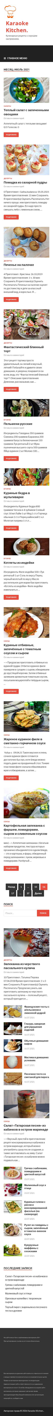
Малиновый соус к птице (18, 1293)
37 (28, 893)
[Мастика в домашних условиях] (13, 1067)
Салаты (7, 106)
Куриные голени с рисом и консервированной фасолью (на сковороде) (35, 1207)
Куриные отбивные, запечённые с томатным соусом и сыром (22, 649)
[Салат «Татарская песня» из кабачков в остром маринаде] (26, 1118)
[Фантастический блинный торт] (26, 325)
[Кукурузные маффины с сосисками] (13, 1255)
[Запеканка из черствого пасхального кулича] (26, 957)
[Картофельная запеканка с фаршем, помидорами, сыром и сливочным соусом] (26, 804)
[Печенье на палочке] (26, 243)
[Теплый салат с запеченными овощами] (26, 91)
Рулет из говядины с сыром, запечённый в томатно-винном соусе (36, 1229)
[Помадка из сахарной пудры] (26, 161)
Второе (7, 420)
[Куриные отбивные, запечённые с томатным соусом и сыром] (26, 623)
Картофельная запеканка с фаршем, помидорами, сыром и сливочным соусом (25, 829)
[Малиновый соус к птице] (13, 1195)
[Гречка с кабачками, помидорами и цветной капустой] (13, 1178)
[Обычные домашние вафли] (13, 1051)
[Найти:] (26, 913)
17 (12, 893)
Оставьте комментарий (14, 118)
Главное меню (17, 58)
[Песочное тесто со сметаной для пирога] (13, 1084)
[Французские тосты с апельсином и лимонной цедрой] (13, 1017)
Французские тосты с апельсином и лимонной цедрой (36, 1009)
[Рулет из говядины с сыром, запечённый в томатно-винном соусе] (13, 1235)
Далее (38, 893)
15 (35, 886)
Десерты (8, 178)
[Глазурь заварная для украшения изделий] (13, 1034)
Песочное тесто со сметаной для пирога (36, 1075)
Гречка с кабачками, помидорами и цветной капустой (35, 1171)
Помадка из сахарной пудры (25, 182)
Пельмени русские (18, 423)
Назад (11, 886)
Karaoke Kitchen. (17, 27)
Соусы (7, 641)
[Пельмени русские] (26, 409)
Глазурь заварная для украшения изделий (34, 1026)
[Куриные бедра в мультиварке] (26, 478)
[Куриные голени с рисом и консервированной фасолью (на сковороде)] (13, 1212)
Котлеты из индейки (19, 562)
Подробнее (11, 135)
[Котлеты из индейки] (26, 548)
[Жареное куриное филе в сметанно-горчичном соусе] (26, 717)
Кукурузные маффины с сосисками (31, 1248)
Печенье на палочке (19, 264)
